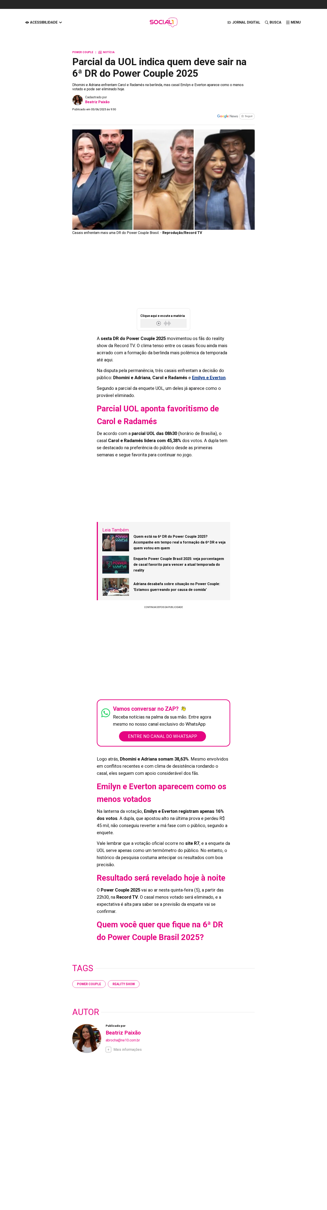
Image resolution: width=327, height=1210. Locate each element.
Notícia (106, 52)
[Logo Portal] (163, 22)
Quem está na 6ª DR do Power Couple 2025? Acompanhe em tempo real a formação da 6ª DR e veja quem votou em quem (179, 542)
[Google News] (236, 116)
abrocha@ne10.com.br (123, 1040)
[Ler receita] (159, 323)
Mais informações (127, 1049)
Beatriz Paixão (97, 102)
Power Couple (89, 984)
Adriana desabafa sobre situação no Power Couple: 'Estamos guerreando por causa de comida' (176, 587)
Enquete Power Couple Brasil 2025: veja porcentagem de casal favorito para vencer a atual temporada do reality (178, 564)
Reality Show (124, 984)
